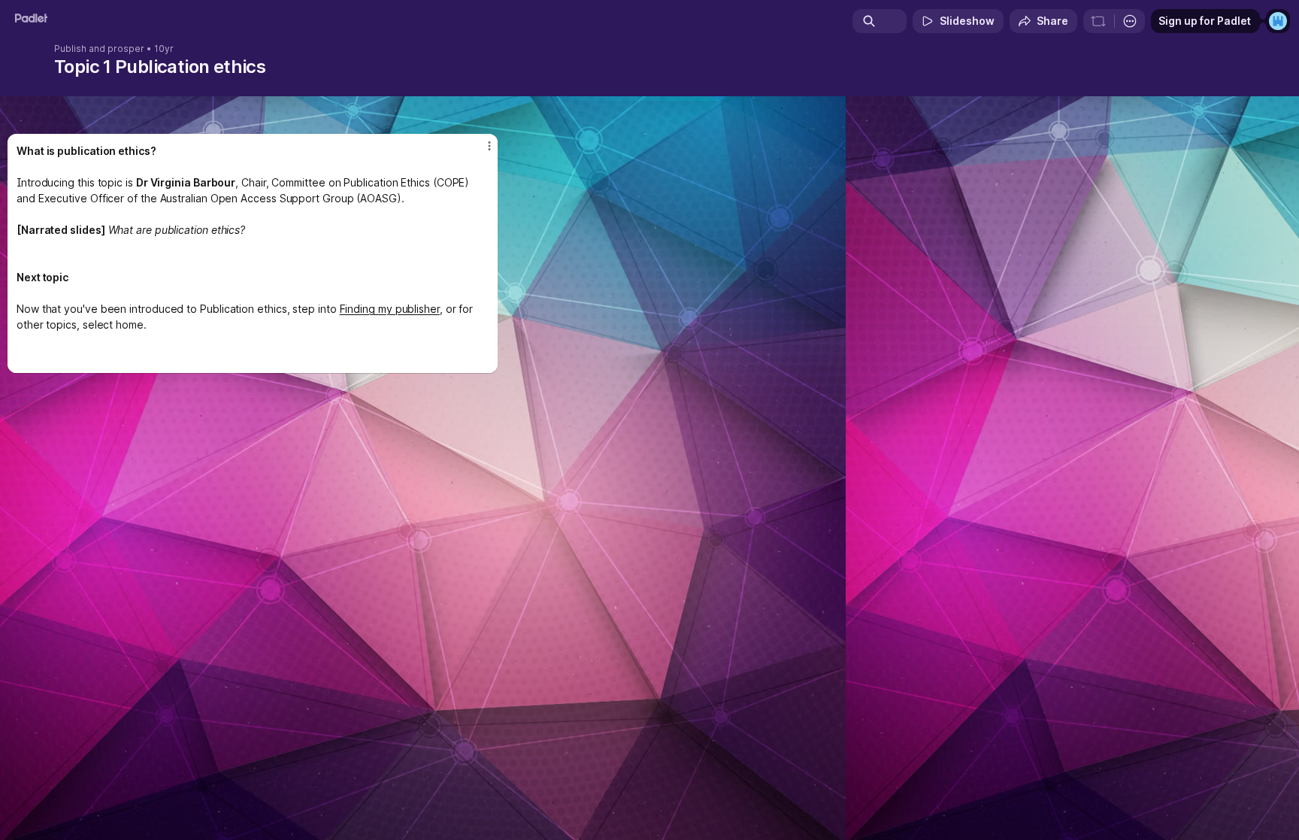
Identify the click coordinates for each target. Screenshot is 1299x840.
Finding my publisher (390, 308)
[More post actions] (489, 146)
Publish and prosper (99, 49)
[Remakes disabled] (1098, 21)
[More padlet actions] (1130, 21)
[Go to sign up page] (1278, 21)
